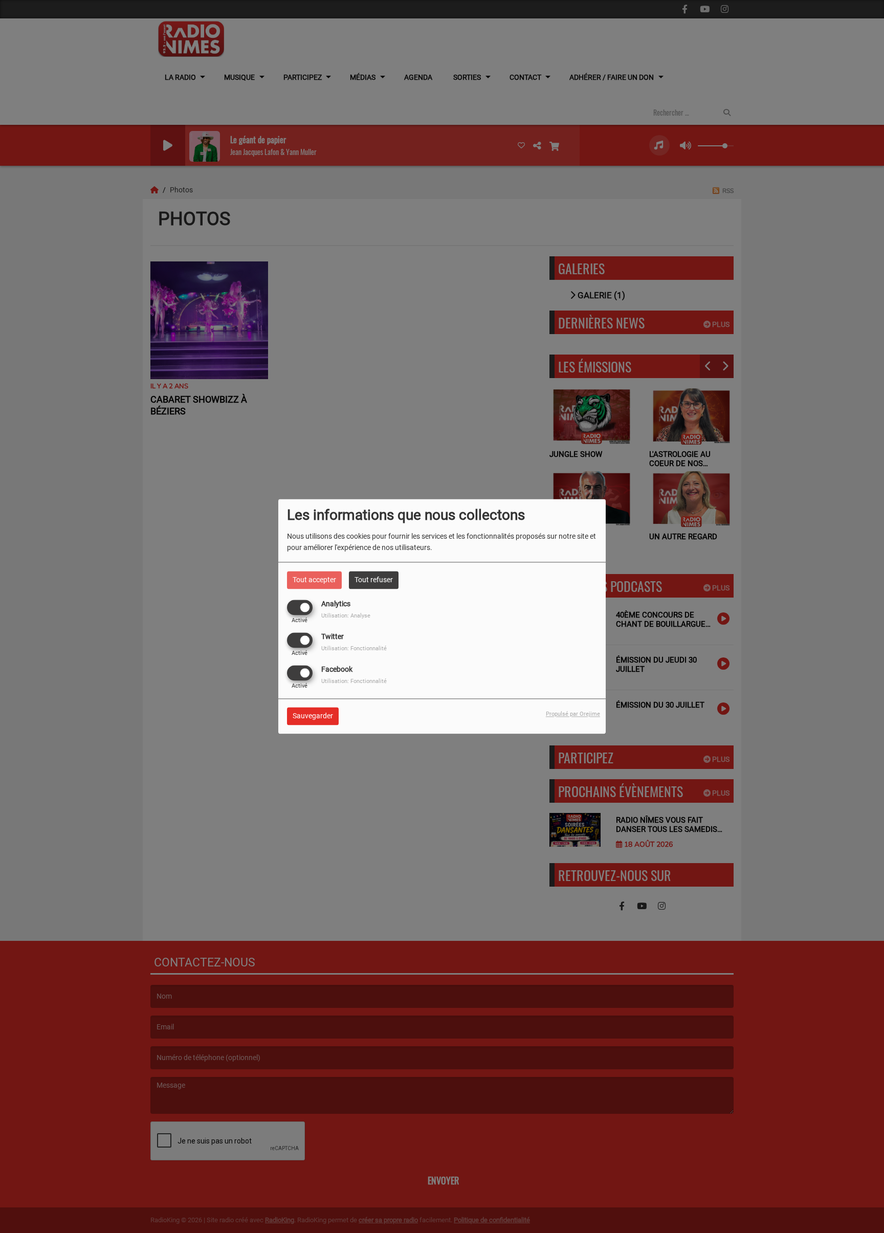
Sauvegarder (313, 716)
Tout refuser (374, 580)
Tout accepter (314, 580)
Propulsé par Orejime (573, 714)
